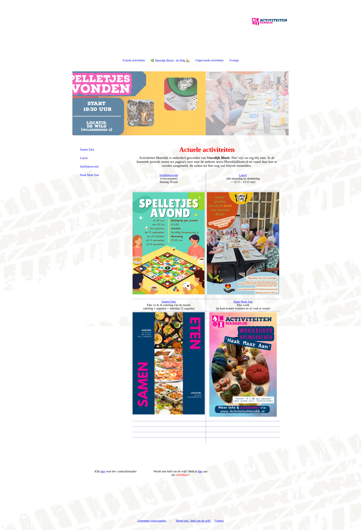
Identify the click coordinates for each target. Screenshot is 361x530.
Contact (219, 520)
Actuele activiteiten (133, 60)
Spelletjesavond (89, 166)
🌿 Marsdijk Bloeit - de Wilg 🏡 (170, 60)
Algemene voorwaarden (152, 520)
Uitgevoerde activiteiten (209, 60)
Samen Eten (87, 149)
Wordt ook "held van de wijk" (194, 520)
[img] (180, 19)
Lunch (84, 158)
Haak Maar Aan (89, 175)
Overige (234, 60)
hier (103, 471)
